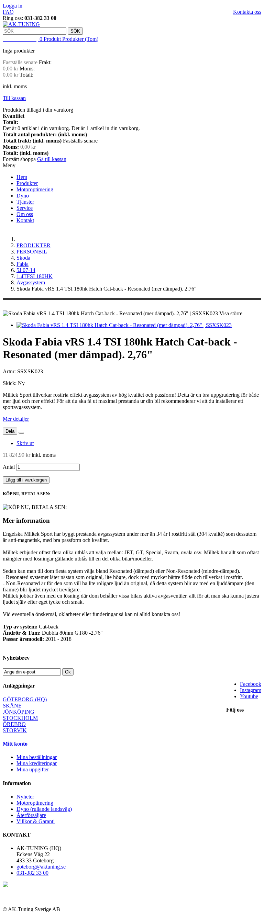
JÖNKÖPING (18, 712)
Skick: (10, 383)
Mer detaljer (16, 419)
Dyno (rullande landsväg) (44, 809)
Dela (10, 431)
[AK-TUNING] (21, 24)
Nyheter (25, 797)
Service (24, 208)
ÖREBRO (14, 724)
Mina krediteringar (36, 763)
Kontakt (25, 220)
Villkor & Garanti (35, 821)
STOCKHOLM (20, 718)
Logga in (12, 6)
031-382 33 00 (32, 873)
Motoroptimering (34, 189)
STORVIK (15, 730)
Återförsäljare (31, 815)
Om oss (24, 214)
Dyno (22, 196)
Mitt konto (15, 744)
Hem (21, 177)
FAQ (8, 12)
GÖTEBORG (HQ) (25, 699)
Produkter (27, 183)
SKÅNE (12, 706)
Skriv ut (25, 443)
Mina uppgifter (32, 769)
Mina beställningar (36, 757)
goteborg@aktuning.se (41, 867)
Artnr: (10, 371)
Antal (9, 467)
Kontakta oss (247, 12)
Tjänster (25, 202)
